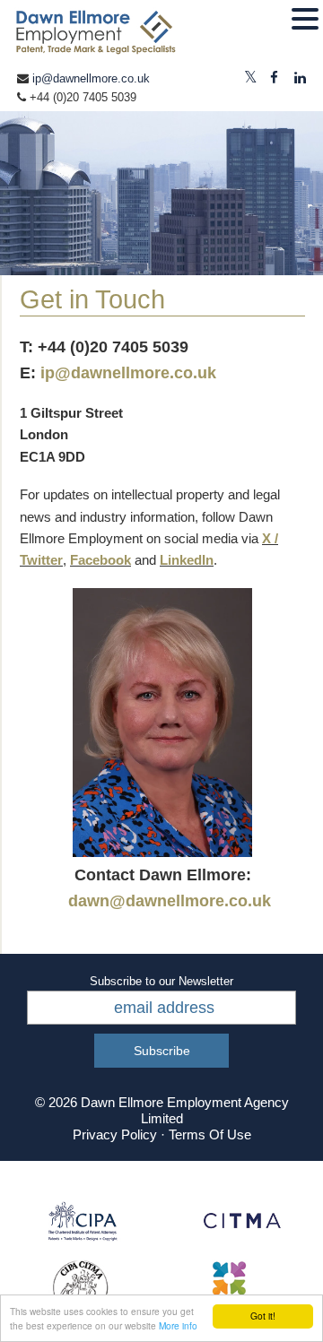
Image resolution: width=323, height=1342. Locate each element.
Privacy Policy (115, 1134)
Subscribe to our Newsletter (161, 981)
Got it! (262, 1315)
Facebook (100, 559)
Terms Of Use (210, 1134)
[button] (305, 19)
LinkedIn (187, 559)
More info (178, 1325)
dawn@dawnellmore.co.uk (169, 901)
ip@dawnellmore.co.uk (91, 78)
